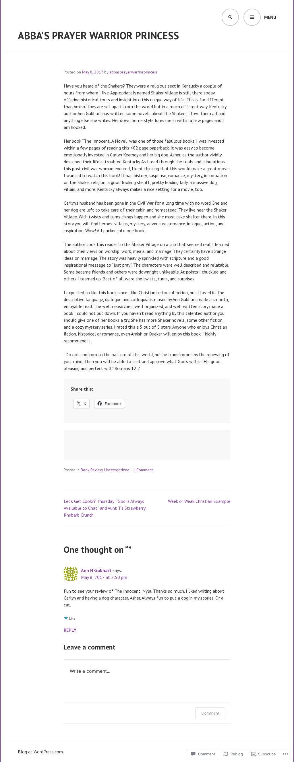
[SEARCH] (230, 17)
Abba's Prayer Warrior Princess (98, 35)
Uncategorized (116, 469)
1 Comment (143, 469)
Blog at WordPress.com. (41, 752)
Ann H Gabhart (96, 570)
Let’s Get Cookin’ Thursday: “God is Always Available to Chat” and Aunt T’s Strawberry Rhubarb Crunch (104, 508)
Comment (210, 713)
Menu (270, 17)
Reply (70, 630)
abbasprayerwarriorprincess (133, 72)
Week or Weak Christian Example (199, 501)
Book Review (91, 469)
